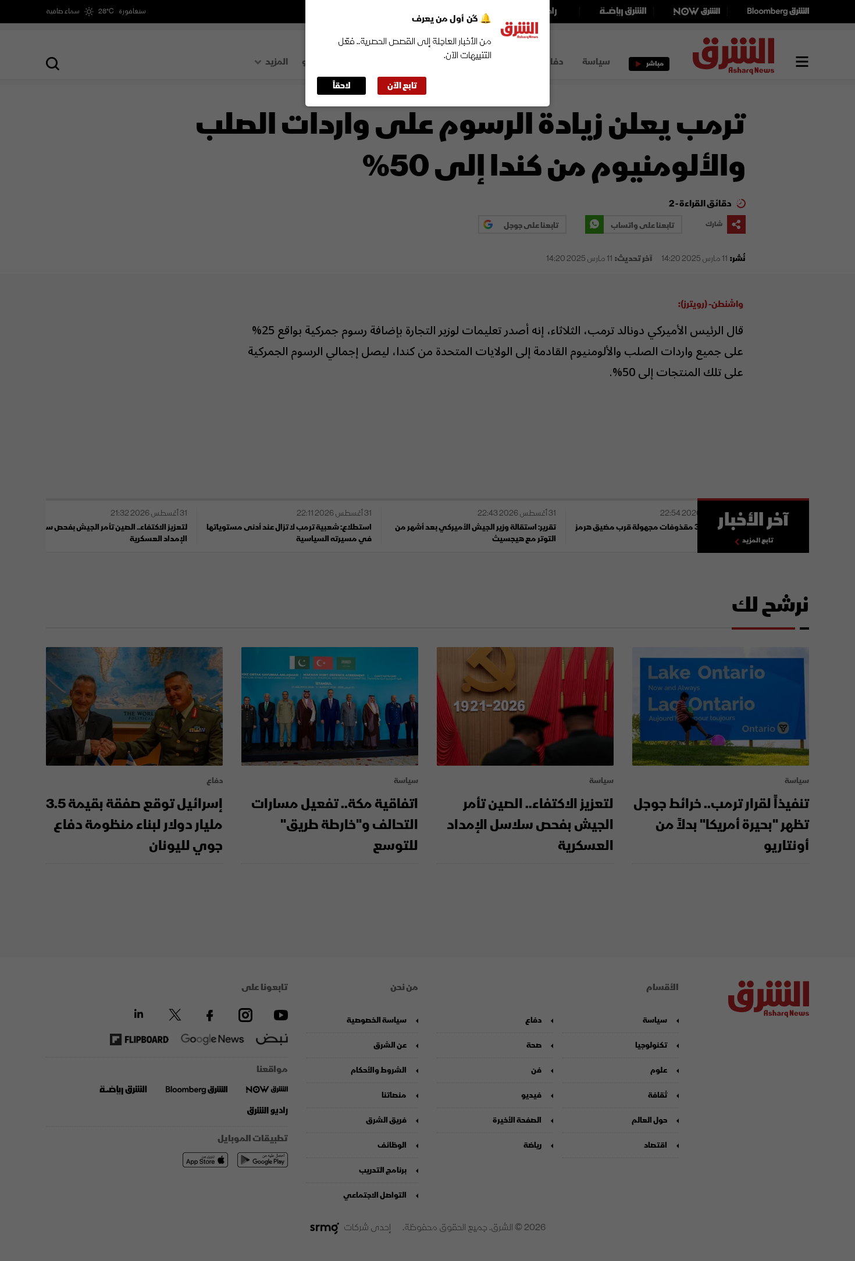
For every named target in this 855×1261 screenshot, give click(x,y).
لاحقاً (342, 85)
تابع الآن (402, 85)
